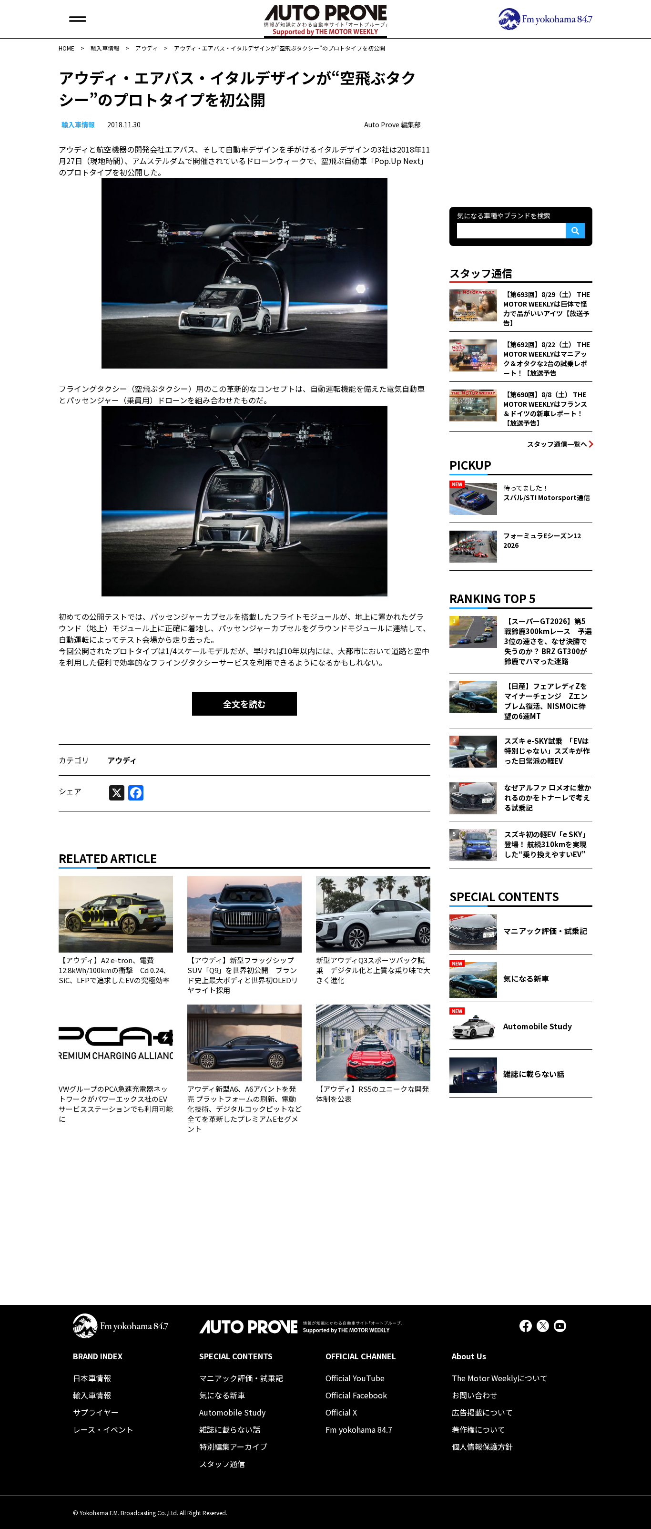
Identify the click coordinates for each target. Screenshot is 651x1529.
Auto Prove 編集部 (392, 124)
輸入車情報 (78, 124)
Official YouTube (355, 1378)
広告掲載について (482, 1412)
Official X (341, 1412)
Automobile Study (232, 1412)
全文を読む (244, 704)
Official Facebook (356, 1395)
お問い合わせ (475, 1395)
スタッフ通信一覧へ (557, 444)
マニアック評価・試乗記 (241, 1378)
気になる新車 (222, 1395)
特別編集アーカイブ (233, 1446)
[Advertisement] (520, 125)
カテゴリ (74, 760)
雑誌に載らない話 (229, 1429)
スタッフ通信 (222, 1463)
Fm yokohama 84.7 (359, 1429)
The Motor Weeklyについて (500, 1378)
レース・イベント (103, 1429)
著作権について (478, 1429)
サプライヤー (96, 1412)
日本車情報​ (92, 1378)
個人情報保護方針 (482, 1446)
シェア (70, 791)
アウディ (122, 760)
